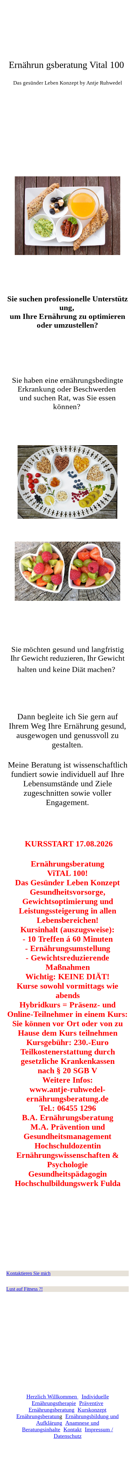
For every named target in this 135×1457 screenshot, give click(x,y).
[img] (67, 119)
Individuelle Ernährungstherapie (70, 1399)
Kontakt (72, 1429)
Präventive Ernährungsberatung (66, 1406)
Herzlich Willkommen (52, 1396)
